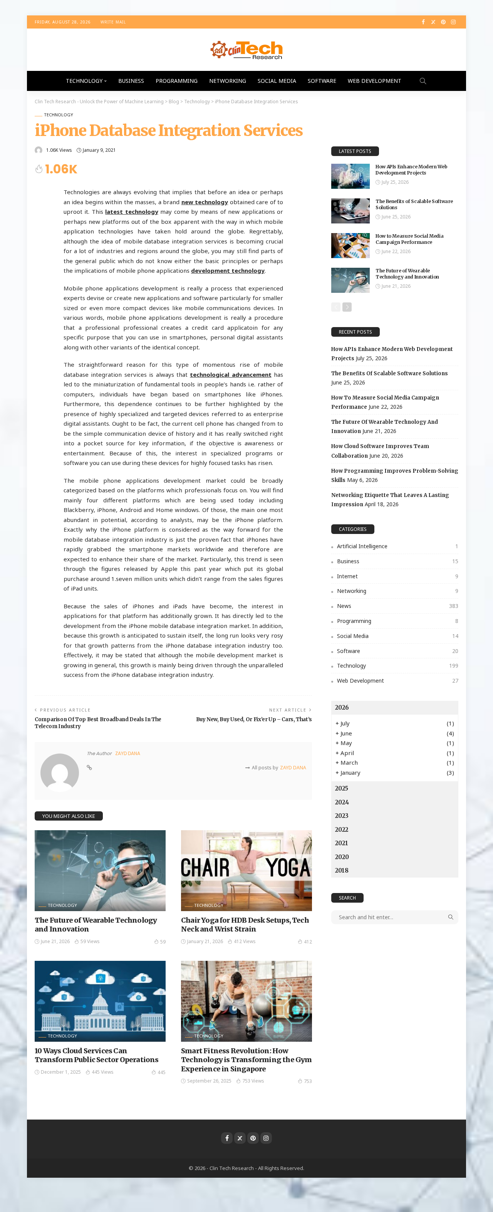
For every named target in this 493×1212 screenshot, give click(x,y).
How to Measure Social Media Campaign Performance (409, 239)
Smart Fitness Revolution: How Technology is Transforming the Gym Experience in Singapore (246, 1059)
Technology (84, 80)
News (397, 605)
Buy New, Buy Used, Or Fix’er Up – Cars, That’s (254, 719)
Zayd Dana (127, 753)
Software (322, 80)
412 (308, 941)
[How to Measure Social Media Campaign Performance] (350, 245)
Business (131, 80)
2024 (342, 802)
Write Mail (113, 22)
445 (162, 1072)
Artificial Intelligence (397, 546)
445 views (103, 1072)
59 (163, 941)
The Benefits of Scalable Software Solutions (389, 373)
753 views (253, 1081)
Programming (177, 80)
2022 (341, 829)
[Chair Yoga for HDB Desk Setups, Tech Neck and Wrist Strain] (246, 870)
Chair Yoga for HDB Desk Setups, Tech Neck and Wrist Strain (245, 924)
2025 (341, 788)
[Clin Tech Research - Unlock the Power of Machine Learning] (246, 49)
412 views (245, 941)
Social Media (277, 80)
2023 (342, 815)
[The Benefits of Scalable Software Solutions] (350, 210)
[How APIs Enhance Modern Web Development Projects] (350, 176)
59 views (90, 941)
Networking (227, 80)
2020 (342, 857)
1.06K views (59, 150)
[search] (423, 81)
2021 (341, 843)
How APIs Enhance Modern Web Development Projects (411, 170)
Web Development (374, 80)
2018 (342, 870)
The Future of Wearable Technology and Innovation (407, 274)
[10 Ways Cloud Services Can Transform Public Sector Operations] (100, 1001)
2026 (342, 707)
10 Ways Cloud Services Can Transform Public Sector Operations (96, 1055)
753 (308, 1081)
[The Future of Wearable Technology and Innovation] (100, 870)
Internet (397, 576)
